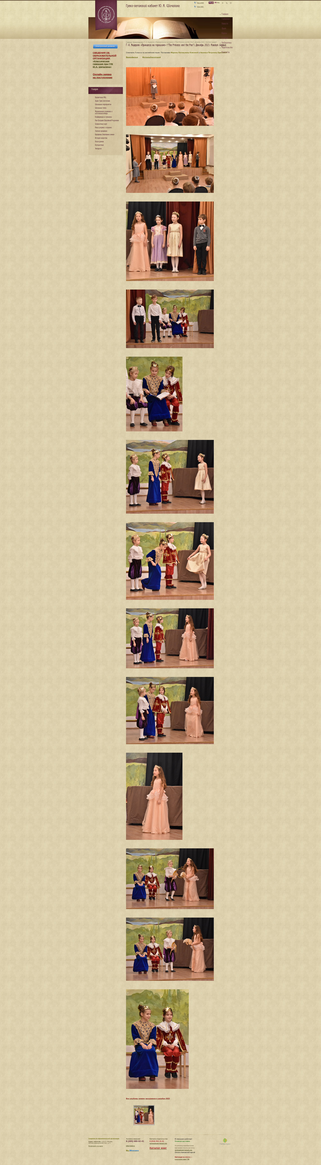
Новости (225, 23)
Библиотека (226, 42)
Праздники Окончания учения (104, 135)
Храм (224, 28)
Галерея (225, 38)
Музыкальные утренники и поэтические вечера (103, 112)
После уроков (99, 142)
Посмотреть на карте (95, 1146)
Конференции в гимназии (103, 117)
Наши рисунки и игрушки (103, 128)
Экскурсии (98, 149)
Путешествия (99, 145)
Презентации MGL (100, 97)
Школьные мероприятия (103, 104)
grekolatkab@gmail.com (158, 1143)
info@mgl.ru (130, 1146)
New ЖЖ (200, 7)
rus (212, 3)
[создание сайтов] (224, 1141)
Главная (129, 42)
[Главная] (106, 15)
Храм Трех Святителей (102, 101)
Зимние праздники (101, 131)
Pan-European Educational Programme (107, 121)
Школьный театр (100, 108)
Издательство (138, 42)
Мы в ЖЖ (200, 3)
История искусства (101, 138)
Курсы (224, 33)
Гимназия (226, 19)
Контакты (226, 52)
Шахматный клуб (101, 124)
